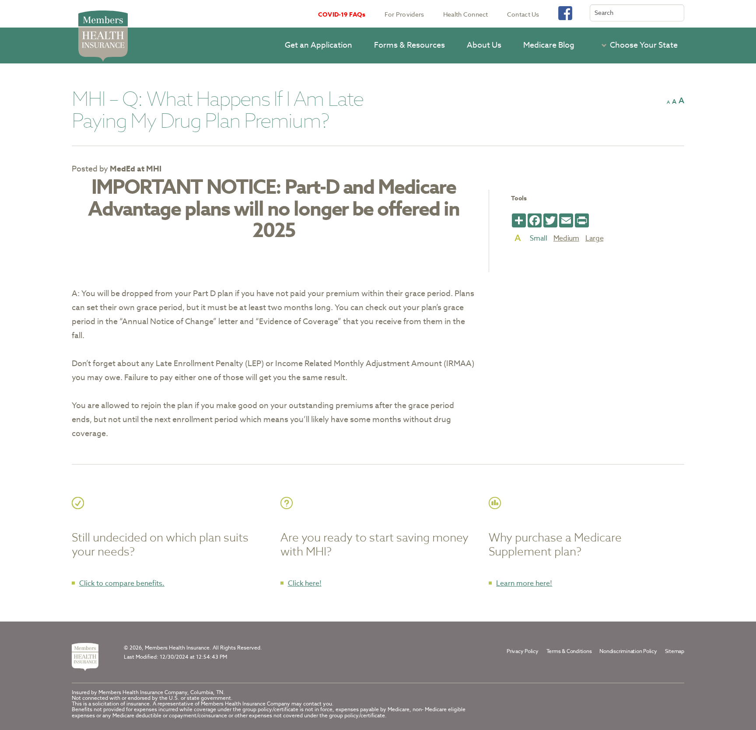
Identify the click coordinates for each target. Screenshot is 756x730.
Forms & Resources (409, 45)
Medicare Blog (548, 45)
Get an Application (318, 45)
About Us (484, 45)
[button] (637, 45)
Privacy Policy (523, 651)
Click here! (305, 583)
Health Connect (465, 14)
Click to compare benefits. (121, 583)
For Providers (404, 14)
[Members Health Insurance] (85, 657)
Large (594, 238)
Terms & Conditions (569, 651)
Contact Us (523, 14)
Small (538, 238)
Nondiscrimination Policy (628, 651)
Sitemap (674, 651)
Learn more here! (524, 583)
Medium (566, 238)
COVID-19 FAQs (342, 14)
